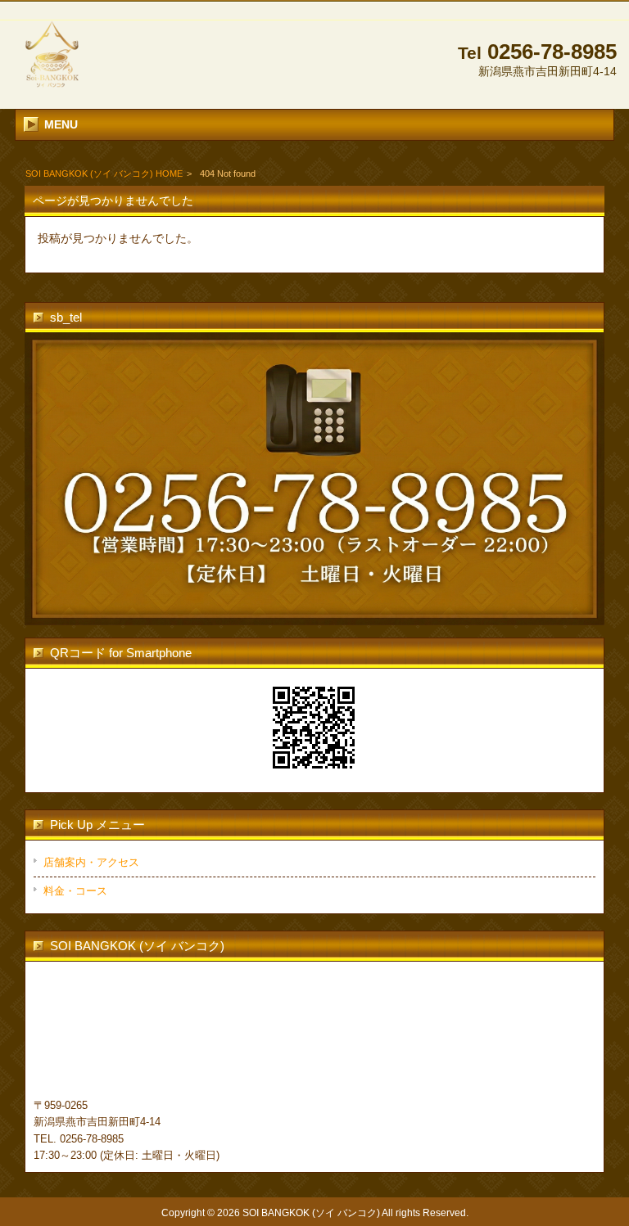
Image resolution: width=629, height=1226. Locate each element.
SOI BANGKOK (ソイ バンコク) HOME (104, 173)
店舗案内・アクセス (91, 862)
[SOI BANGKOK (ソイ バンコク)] (51, 89)
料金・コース (75, 891)
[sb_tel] (314, 478)
